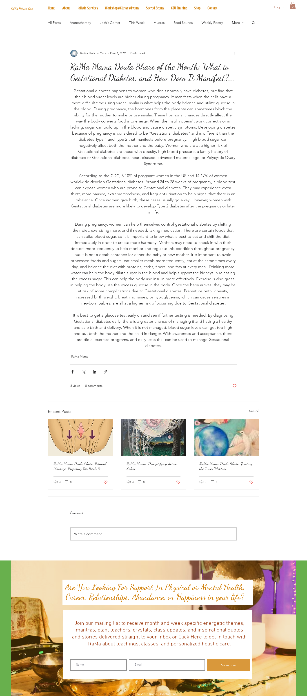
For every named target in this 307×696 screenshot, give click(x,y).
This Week (137, 22)
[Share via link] (105, 372)
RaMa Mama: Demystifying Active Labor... (152, 466)
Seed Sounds (183, 22)
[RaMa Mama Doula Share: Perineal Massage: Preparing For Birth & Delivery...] (80, 437)
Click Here (190, 637)
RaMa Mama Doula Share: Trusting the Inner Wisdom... (225, 466)
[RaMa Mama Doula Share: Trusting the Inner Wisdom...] (226, 437)
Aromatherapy (80, 22)
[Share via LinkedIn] (94, 372)
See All (254, 411)
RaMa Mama (79, 356)
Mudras (159, 22)
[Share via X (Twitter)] (83, 372)
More (236, 22)
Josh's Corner (110, 22)
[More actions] (234, 53)
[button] (87, 8)
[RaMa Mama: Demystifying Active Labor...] (153, 437)
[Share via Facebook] (72, 372)
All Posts (54, 22)
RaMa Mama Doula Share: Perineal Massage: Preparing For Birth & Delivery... (79, 466)
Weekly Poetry (212, 22)
